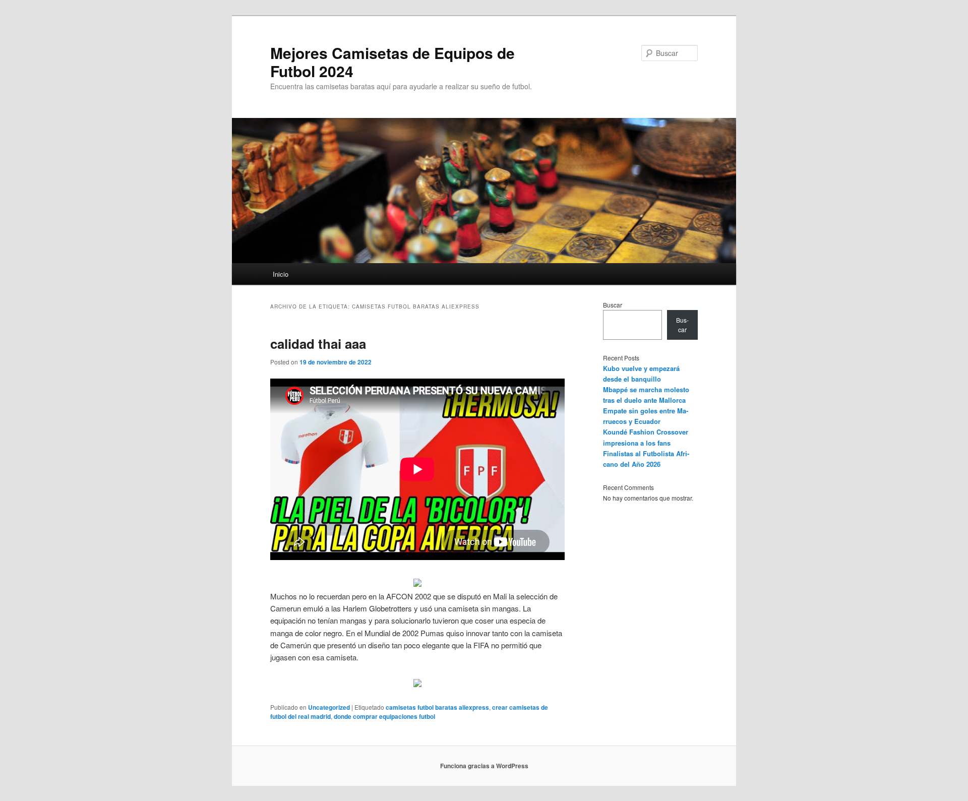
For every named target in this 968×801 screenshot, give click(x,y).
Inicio (280, 274)
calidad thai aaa (318, 343)
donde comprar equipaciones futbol (384, 716)
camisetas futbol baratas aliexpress (437, 707)
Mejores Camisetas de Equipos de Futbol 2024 (392, 62)
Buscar (612, 304)
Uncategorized (329, 707)
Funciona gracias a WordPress (484, 765)
